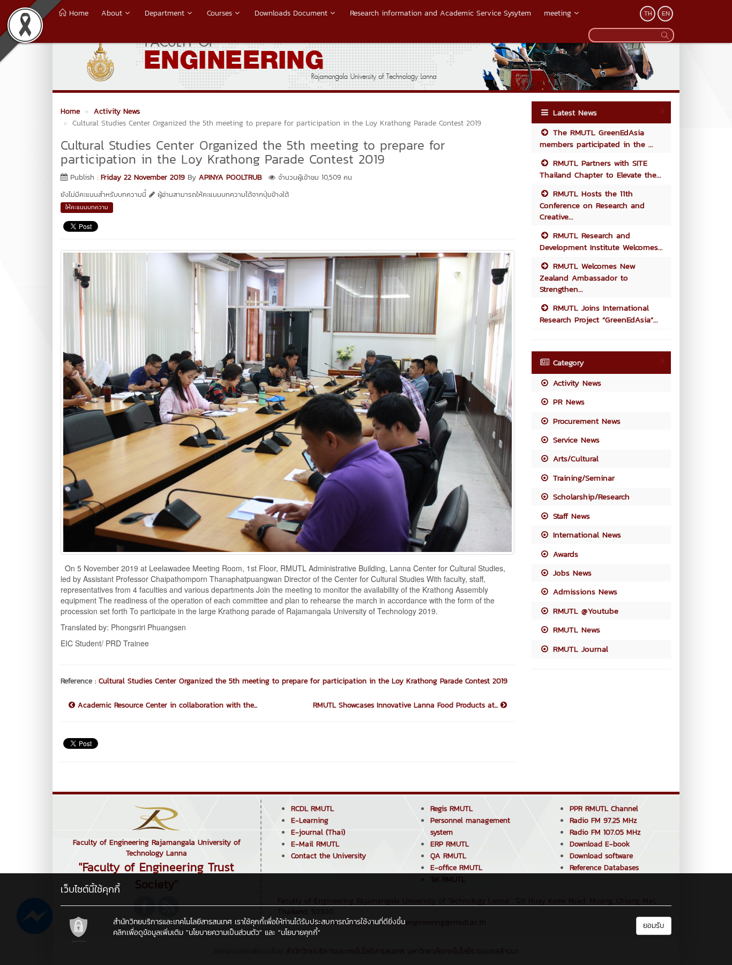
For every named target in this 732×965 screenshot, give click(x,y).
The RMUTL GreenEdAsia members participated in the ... (596, 138)
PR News (567, 401)
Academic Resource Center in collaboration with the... (166, 705)
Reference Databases (604, 867)
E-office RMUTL (456, 867)
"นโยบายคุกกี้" (299, 932)
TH (648, 13)
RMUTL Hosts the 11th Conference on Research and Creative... (592, 205)
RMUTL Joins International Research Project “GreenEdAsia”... (599, 313)
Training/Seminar (582, 478)
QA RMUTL (448, 855)
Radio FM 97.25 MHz (603, 820)
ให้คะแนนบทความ (86, 207)
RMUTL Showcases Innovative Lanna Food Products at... (407, 705)
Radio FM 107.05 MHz (605, 832)
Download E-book (600, 844)
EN (666, 13)
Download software (601, 855)
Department (164, 13)
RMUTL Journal (579, 649)
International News (585, 534)
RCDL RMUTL (312, 808)
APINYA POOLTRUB (230, 177)
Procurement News (585, 421)
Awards (564, 554)
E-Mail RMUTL (315, 844)
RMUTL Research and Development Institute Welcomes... (601, 241)
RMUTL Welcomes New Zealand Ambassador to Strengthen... (588, 277)
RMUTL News (575, 629)
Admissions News (583, 591)
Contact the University (328, 855)
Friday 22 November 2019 (143, 177)
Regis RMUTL (451, 808)
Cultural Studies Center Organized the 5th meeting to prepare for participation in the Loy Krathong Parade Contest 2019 (303, 681)
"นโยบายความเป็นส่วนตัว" (224, 932)
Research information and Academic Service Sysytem (440, 13)
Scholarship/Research (590, 496)
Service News (575, 439)
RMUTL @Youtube (584, 611)
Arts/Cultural (574, 458)
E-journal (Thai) (318, 832)
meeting (557, 13)
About (111, 13)
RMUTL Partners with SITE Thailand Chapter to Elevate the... (600, 168)
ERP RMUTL (449, 844)
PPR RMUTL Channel (604, 808)
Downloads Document (291, 13)
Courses (219, 13)
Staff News (570, 516)
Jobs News (571, 572)
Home (77, 13)
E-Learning (309, 820)
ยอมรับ (653, 925)
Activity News (575, 383)
